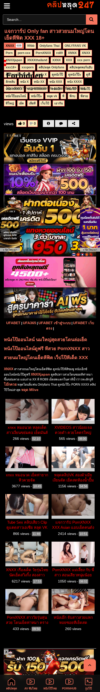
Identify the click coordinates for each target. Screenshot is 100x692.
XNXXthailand (37, 60)
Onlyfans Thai (49, 46)
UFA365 (29, 323)
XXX (69, 60)
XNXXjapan (14, 60)
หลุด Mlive (29, 390)
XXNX (56, 60)
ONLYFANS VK (75, 46)
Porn (9, 53)
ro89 (59, 53)
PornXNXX (43, 53)
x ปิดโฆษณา (10, 249)
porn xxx (24, 53)
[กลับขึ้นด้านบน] (90, 665)
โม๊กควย (10, 384)
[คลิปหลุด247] (70, 5)
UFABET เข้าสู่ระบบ (54, 323)
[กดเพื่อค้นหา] (91, 19)
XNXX (13, 46)
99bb (30, 46)
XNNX (72, 53)
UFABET (13, 323)
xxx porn (83, 60)
